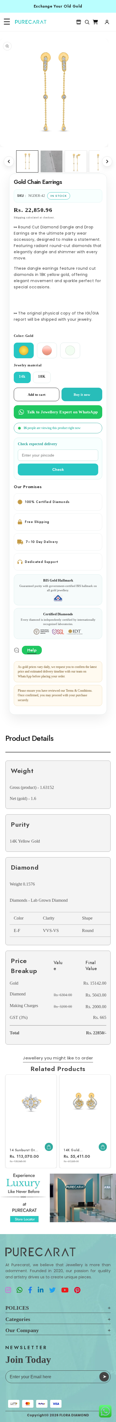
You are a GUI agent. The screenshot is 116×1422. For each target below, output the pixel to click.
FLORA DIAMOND (74, 1415)
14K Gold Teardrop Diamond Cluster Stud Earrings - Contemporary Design (79, 1150)
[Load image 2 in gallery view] (76, 161)
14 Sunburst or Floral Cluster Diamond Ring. (22, 1150)
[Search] (87, 22)
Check (58, 469)
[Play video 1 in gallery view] (51, 161)
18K (42, 376)
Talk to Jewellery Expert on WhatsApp (62, 412)
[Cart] (95, 22)
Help (31, 650)
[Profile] (107, 22)
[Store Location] (78, 22)
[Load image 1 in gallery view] (27, 161)
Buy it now (82, 395)
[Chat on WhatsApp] (105, 1411)
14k (22, 376)
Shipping (19, 217)
